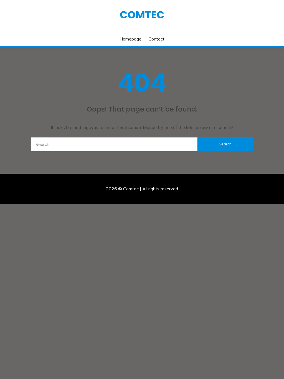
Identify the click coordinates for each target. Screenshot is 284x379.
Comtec (142, 14)
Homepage (130, 39)
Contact (156, 39)
